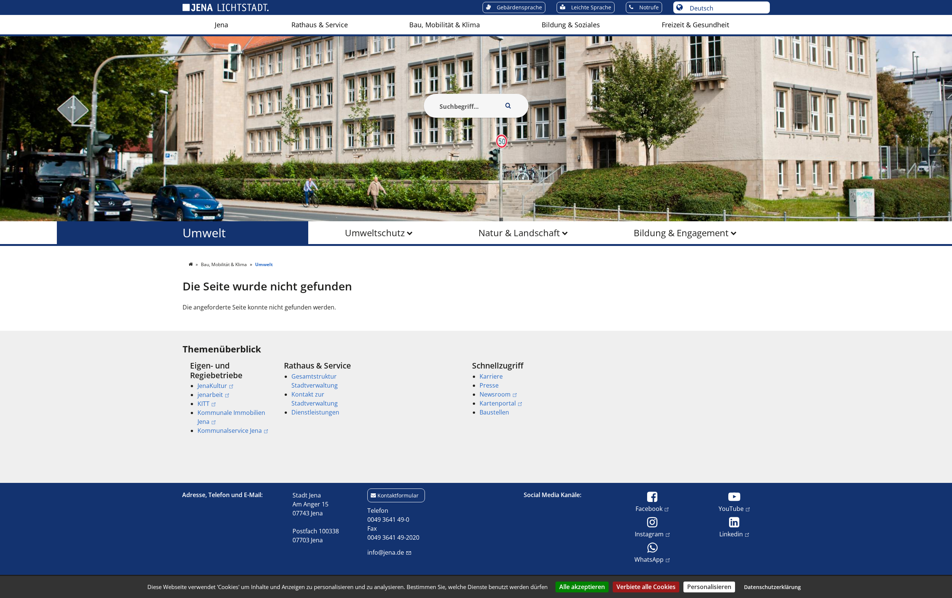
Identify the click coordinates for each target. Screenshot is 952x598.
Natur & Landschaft (519, 232)
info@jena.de (385, 552)
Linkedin (731, 534)
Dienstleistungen (315, 412)
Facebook (649, 508)
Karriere (491, 376)
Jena (221, 24)
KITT (203, 404)
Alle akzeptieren (582, 587)
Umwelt (204, 232)
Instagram (649, 534)
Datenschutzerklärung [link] (772, 587)
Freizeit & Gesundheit (695, 24)
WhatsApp (649, 559)
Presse (489, 385)
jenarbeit (210, 395)
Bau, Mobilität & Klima (444, 24)
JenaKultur (212, 386)
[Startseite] (191, 264)
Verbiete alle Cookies (646, 587)
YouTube (731, 508)
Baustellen (494, 412)
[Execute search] (508, 106)
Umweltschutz (375, 232)
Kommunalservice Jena (230, 430)
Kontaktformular (398, 495)
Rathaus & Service (319, 24)
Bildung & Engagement (681, 232)
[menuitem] (221, 24)
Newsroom (495, 394)
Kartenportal (498, 403)
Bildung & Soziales (571, 24)
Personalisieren (709, 587)
